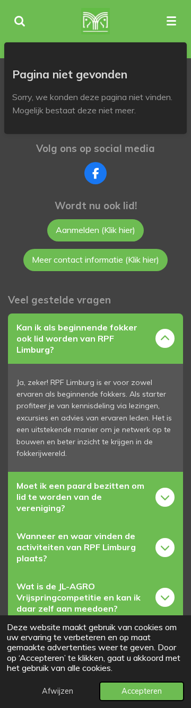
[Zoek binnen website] (19, 21)
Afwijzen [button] (57, 691)
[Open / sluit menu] (171, 21)
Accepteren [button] (141, 691)
